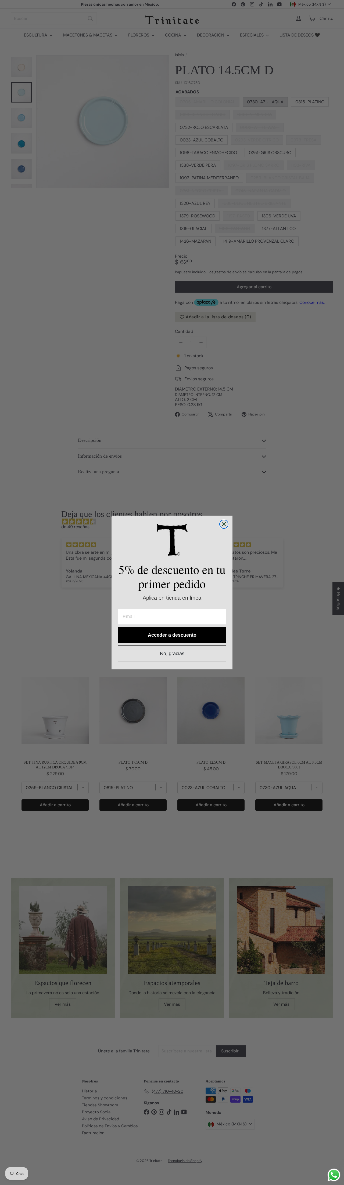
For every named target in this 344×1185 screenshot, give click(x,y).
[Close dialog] (224, 524)
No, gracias (172, 653)
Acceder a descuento (172, 635)
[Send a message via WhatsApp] (334, 1175)
